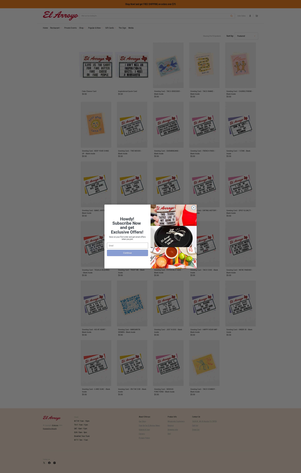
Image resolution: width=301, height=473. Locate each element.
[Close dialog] (194, 208)
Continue (127, 253)
